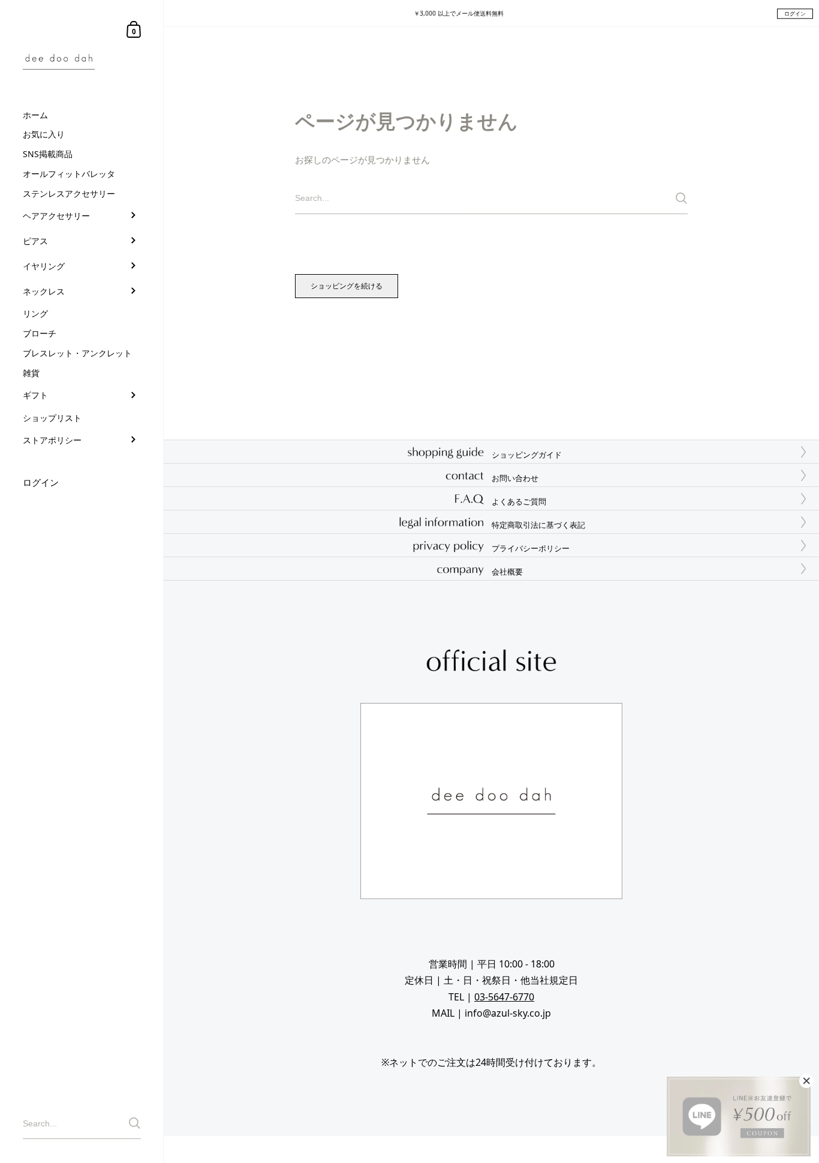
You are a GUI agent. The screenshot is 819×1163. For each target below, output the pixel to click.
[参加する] (134, 1123)
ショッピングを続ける (347, 286)
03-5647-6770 (504, 996)
